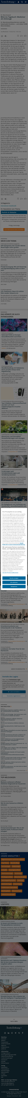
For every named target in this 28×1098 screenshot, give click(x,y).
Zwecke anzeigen (14, 578)
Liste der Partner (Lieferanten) (10, 572)
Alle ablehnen (14, 582)
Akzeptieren (14, 586)
